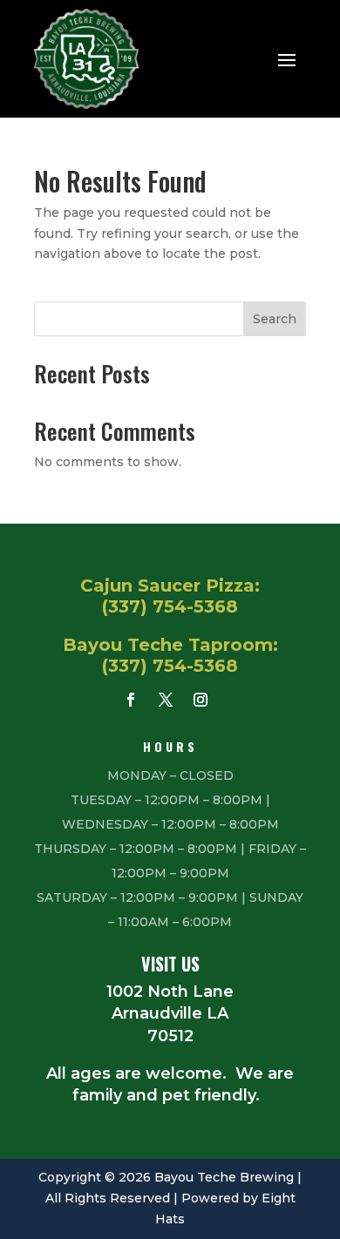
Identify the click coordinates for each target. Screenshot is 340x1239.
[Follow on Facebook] (131, 700)
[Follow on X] (166, 700)
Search (274, 319)
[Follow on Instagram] (200, 700)
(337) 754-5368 (170, 606)
